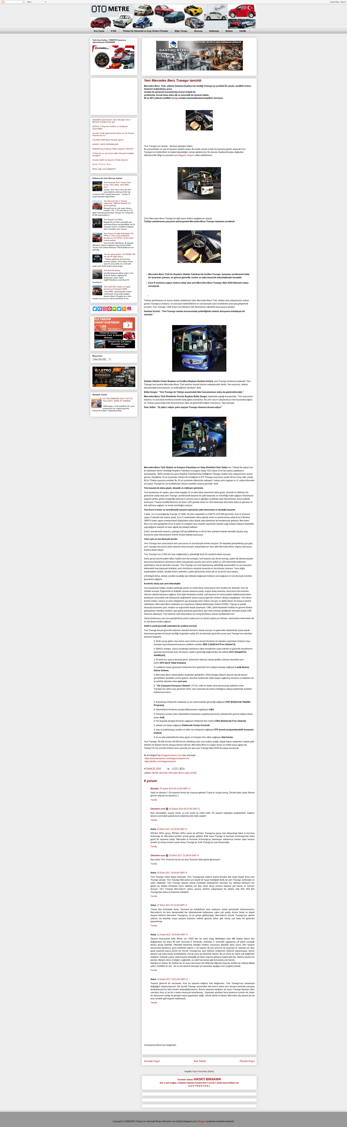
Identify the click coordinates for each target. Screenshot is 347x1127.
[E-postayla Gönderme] (168, 768)
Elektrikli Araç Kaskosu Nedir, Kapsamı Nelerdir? (113, 149)
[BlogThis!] (175, 768)
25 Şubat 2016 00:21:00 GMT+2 (184, 809)
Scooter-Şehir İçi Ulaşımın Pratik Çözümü (110, 160)
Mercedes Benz (176, 773)
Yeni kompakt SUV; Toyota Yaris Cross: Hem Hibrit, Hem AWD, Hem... (117, 184)
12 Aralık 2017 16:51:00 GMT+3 (172, 979)
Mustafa (154, 788)
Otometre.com (157, 809)
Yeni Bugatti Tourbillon (113, 219)
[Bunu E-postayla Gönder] (173, 768)
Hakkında (214, 31)
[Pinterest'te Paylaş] (183, 768)
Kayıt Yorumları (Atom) (203, 1071)
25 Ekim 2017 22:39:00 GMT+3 (184, 855)
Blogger (202, 1121)
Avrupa (175, 98)
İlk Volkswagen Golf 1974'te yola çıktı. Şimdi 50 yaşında (118, 399)
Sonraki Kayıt (152, 1061)
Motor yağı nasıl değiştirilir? (104, 169)
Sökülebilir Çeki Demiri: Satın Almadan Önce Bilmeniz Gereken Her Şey (111, 121)
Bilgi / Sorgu (181, 31)
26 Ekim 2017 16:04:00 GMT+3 (172, 873)
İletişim (229, 31)
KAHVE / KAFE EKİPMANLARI (105, 144)
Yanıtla (153, 800)
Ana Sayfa (99, 31)
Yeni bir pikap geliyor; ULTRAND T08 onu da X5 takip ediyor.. (119, 255)
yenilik (193, 773)
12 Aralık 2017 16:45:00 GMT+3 (172, 934)
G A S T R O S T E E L (102, 164)
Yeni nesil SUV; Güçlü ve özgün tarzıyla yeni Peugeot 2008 (117, 288)
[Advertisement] (113, 96)
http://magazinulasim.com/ (169, 755)
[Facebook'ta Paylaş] (181, 768)
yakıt (187, 773)
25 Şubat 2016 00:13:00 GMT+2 (174, 788)
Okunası (198, 31)
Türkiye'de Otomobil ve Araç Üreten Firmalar (145, 31)
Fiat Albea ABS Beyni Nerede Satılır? (108, 140)
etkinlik (155, 773)
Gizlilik (242, 31)
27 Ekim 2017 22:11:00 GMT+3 (172, 905)
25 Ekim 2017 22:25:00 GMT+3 (172, 829)
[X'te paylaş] (178, 768)
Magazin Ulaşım (186, 155)
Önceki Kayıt (247, 1061)
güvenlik (163, 773)
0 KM (113, 31)
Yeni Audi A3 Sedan (112, 270)
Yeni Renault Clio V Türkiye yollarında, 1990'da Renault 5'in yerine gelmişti (117, 203)
